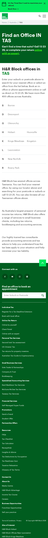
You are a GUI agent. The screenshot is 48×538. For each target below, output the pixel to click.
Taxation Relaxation (10, 465)
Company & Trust (9, 372)
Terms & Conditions (9, 520)
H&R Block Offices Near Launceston (16, 533)
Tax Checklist (7, 439)
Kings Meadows (16, 141)
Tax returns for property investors (15, 351)
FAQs (4, 435)
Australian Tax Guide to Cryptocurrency (18, 356)
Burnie (11, 105)
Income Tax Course (9, 495)
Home (4, 22)
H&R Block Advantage (11, 490)
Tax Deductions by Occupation (14, 457)
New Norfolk (14, 159)
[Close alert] (44, 3)
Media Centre (7, 486)
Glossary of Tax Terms (11, 470)
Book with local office (10, 316)
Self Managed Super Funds (13, 405)
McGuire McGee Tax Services (14, 389)
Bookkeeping (7, 376)
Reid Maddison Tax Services (13, 385)
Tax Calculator (8, 443)
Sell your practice (9, 512)
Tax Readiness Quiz (10, 461)
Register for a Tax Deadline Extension (17, 312)
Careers (5, 499)
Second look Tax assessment (13, 342)
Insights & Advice (9, 452)
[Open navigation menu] (44, 16)
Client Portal (7, 329)
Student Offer (7, 419)
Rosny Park (13, 168)
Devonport (13, 114)
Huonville (32, 132)
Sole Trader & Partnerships (13, 367)
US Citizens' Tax (8, 347)
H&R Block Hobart (9, 529)
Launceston (14, 150)
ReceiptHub (7, 448)
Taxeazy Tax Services (10, 394)
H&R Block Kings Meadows (13, 537)
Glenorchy (13, 123)
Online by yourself (9, 325)
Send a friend (7, 414)
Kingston (31, 141)
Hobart (11, 132)
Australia (13, 22)
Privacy (18, 520)
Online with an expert (10, 334)
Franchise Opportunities (12, 508)
